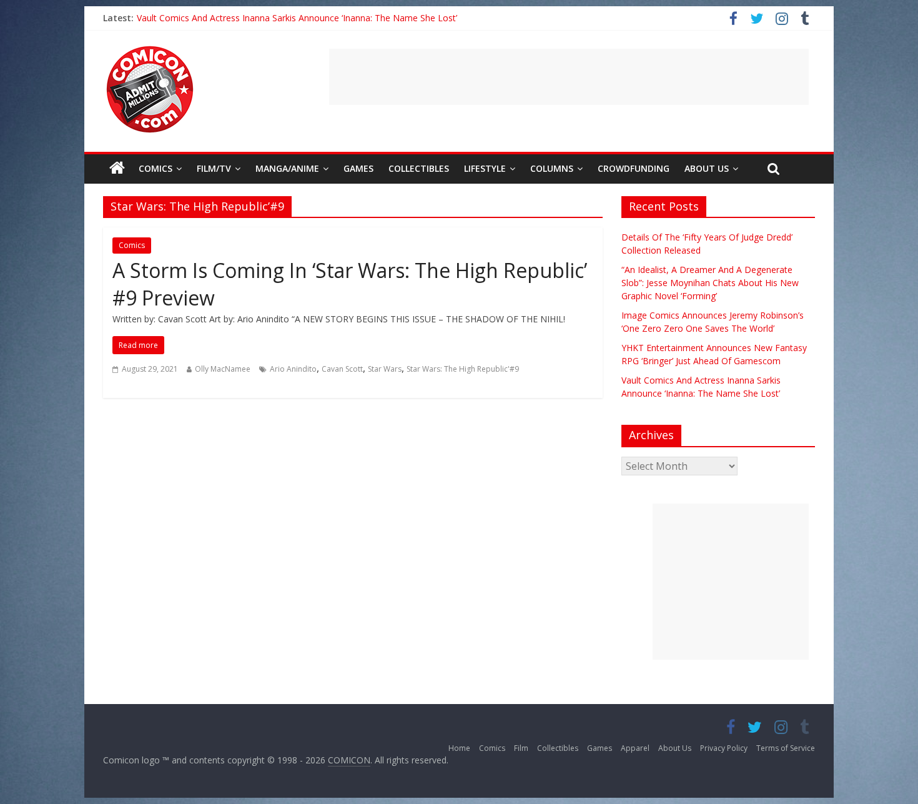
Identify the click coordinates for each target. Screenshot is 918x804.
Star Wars (385, 369)
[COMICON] (150, 50)
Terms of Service (785, 748)
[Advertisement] (569, 77)
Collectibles (418, 168)
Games (358, 168)
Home (459, 748)
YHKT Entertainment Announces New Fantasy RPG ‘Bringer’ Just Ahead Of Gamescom (310, 18)
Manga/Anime (287, 168)
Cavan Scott (342, 369)
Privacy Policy (724, 748)
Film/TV (214, 168)
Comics (155, 168)
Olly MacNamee (222, 369)
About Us (706, 168)
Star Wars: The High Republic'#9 (463, 369)
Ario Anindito (293, 369)
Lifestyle (485, 168)
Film (521, 748)
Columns (551, 168)
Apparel (635, 748)
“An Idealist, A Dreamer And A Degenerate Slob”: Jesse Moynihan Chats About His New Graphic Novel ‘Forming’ (710, 283)
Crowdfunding (633, 168)
